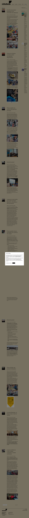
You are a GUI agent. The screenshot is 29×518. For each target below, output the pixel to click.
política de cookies (18, 256)
